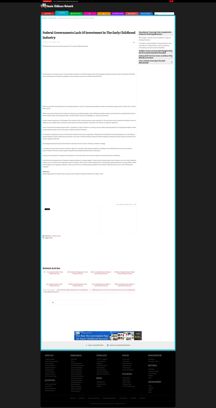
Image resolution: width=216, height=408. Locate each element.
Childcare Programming (51, 361)
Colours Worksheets (76, 372)
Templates (118, 13)
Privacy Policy (123, 398)
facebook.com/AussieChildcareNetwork (120, 345)
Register (150, 375)
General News (126, 378)
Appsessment (154, 382)
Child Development (50, 368)
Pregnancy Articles (50, 374)
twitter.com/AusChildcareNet (95, 345)
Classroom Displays (76, 389)
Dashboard (151, 359)
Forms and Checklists (102, 372)
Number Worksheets (76, 370)
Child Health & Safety (50, 376)
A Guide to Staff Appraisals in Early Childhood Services (77, 285)
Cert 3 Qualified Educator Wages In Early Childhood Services (101, 285)
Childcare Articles (49, 359)
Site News (127, 374)
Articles (76, 13)
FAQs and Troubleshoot (103, 374)
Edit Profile (151, 369)
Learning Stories (101, 361)
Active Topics (126, 361)
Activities (90, 13)
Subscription (154, 355)
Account (146, 13)
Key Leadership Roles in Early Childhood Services (54, 285)
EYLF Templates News (129, 386)
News (62, 13)
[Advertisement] (137, 6)
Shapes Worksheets (76, 374)
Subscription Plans (153, 361)
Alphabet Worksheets (76, 368)
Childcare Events (101, 384)
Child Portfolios (101, 368)
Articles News (126, 380)
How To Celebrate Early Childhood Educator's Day (65, 1)
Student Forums (127, 365)
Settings (152, 365)
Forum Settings (152, 373)
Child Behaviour (49, 370)
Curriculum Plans (101, 370)
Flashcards (74, 359)
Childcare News (56, 236)
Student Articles (49, 363)
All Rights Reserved (120, 403)
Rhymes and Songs (50, 388)
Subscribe (133, 398)
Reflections (100, 363)
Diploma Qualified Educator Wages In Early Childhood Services (125, 285)
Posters (73, 361)
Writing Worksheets (76, 382)
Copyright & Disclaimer (109, 398)
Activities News (127, 382)
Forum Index (126, 359)
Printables (104, 13)
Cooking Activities (50, 390)
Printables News (127, 384)
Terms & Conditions (93, 398)
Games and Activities (50, 384)
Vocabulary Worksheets (77, 376)
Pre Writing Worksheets (77, 365)
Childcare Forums (127, 363)
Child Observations (102, 365)
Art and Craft (48, 386)
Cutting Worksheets (76, 363)
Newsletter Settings (153, 371)
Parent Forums (127, 368)
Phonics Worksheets (76, 378)
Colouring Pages (75, 391)
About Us (73, 398)
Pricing (150, 390)
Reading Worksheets (76, 380)
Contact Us (142, 398)
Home (48, 13)
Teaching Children (50, 365)
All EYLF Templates (102, 359)
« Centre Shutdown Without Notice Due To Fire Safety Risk (72, 290)
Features (150, 388)
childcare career (59, 237)
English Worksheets (76, 387)
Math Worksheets (75, 384)
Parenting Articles (50, 372)
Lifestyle (99, 386)
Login (149, 378)
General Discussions (128, 370)
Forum (132, 13)
